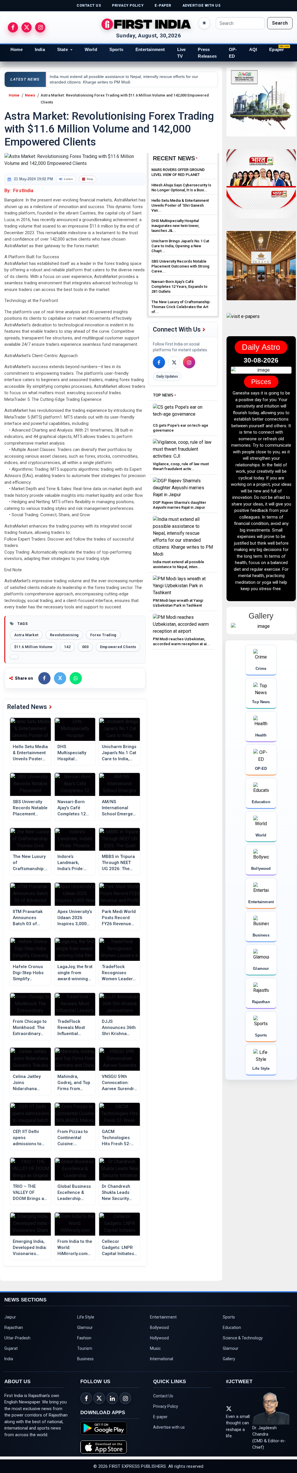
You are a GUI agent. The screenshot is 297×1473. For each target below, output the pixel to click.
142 (67, 647)
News (30, 95)
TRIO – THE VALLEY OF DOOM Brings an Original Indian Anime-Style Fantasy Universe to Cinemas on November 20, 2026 (30, 1193)
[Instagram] (189, 362)
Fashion (84, 1338)
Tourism (84, 1348)
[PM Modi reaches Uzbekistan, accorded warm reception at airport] (183, 624)
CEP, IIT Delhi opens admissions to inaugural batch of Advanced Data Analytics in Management (30, 1138)
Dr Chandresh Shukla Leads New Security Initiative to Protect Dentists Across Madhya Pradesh (118, 1193)
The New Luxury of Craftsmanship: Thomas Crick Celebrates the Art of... (181, 307)
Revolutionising (64, 635)
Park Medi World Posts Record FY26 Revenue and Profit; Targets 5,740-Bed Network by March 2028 (119, 918)
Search (280, 23)
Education (232, 1327)
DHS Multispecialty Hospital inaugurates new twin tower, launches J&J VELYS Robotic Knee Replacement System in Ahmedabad (74, 753)
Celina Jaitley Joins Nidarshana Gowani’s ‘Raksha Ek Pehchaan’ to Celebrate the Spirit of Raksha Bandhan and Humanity (29, 1083)
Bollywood (159, 1327)
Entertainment (150, 49)
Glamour (85, 1327)
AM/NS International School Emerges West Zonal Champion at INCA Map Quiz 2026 (118, 808)
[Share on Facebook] (44, 678)
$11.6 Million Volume (33, 647)
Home (16, 49)
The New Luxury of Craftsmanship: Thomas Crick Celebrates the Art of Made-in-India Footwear (29, 863)
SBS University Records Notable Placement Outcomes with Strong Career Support (30, 808)
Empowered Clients (118, 647)
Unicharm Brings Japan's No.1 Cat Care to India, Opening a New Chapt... (180, 246)
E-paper (160, 1416)
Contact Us (163, 1396)
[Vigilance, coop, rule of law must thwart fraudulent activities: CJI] (183, 449)
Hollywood (159, 1338)
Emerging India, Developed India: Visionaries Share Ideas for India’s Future (30, 1248)
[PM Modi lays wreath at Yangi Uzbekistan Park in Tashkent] (183, 585)
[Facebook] (159, 362)
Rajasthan (13, 1327)
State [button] (62, 49)
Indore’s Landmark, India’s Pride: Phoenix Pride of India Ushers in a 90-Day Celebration (74, 863)
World (91, 49)
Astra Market (26, 635)
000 (85, 647)
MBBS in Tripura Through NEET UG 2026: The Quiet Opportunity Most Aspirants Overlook (118, 863)
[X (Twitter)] (174, 362)
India (40, 49)
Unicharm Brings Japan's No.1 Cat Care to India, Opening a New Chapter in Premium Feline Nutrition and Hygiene (119, 753)
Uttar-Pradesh (17, 1338)
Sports (116, 49)
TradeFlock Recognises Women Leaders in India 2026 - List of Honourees (118, 973)
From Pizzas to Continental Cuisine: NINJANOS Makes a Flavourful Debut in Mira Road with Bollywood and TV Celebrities (74, 1138)
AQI (253, 49)
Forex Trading (103, 635)
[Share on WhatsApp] (76, 678)
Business (85, 1358)
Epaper (276, 49)
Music (155, 1348)
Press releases (207, 53)
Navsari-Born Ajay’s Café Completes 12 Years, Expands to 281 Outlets (73, 808)
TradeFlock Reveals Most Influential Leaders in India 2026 (73, 1028)
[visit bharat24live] (261, 187)
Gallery (229, 1358)
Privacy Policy (165, 1406)
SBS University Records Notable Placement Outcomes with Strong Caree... (180, 266)
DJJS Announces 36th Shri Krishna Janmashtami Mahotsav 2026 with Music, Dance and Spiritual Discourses (119, 1028)
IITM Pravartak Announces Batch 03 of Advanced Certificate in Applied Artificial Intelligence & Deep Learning (30, 918)
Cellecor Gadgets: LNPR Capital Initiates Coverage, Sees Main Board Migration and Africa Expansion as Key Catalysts (118, 1248)
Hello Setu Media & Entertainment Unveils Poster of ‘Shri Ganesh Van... (180, 205)
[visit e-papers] (243, 321)
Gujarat (11, 1348)
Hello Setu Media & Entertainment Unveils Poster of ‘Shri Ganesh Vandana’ (30, 753)
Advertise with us (169, 1427)
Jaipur (10, 1317)
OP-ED (233, 53)
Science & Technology (243, 1338)
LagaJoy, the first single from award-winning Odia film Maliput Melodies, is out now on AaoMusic (75, 973)
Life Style (85, 1317)
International (161, 1358)
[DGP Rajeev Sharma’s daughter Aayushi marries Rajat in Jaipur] (183, 487)
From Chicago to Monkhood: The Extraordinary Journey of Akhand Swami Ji (30, 1028)
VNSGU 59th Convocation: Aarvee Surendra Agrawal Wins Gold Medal (119, 1083)
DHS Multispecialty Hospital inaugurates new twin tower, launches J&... (175, 226)
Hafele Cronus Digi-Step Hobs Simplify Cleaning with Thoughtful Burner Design (28, 973)
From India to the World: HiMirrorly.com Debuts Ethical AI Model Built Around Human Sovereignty (74, 1248)
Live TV (181, 53)
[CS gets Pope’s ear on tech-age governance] (183, 412)
